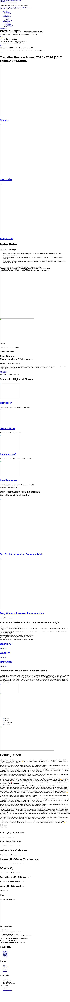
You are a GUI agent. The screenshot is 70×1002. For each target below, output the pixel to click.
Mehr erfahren (3, 648)
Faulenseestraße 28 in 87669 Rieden (23, 7)
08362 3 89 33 (12, 7)
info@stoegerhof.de (4, 7)
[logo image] (10, 0)
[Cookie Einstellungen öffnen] (10, 1001)
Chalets (5, 11)
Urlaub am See (8, 20)
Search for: (2, 2)
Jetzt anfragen (3, 372)
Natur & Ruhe (7, 428)
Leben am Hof (8, 454)
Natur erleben (8, 24)
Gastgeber (7, 23)
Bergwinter (6, 15)
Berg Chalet (8, 13)
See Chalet (7, 12)
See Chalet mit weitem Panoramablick (21, 554)
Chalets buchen (3, 371)
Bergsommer (7, 16)
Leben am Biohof (9, 25)
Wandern (7, 19)
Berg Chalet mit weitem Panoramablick (22, 613)
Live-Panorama (8, 26)
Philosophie (6, 21)
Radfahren (7, 18)
